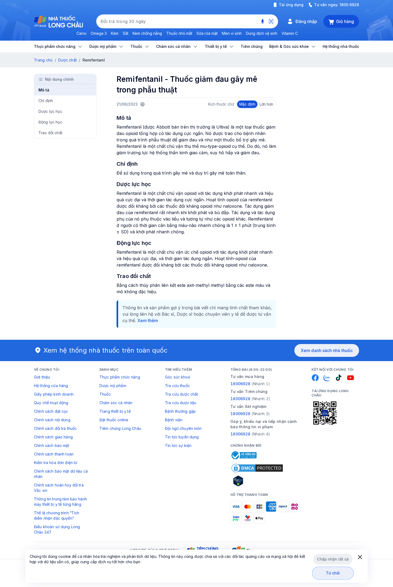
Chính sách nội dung (52, 420)
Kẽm (114, 33)
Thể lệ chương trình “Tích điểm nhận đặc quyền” (56, 515)
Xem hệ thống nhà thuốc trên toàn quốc (106, 350)
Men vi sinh (232, 33)
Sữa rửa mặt (207, 33)
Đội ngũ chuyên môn (183, 428)
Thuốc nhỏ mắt (179, 33)
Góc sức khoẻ (177, 377)
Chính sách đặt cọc (51, 411)
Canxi (81, 33)
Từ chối (333, 573)
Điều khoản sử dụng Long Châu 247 (57, 529)
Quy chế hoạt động (51, 402)
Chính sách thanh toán (54, 454)
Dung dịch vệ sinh (261, 33)
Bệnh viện (173, 420)
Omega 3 (99, 33)
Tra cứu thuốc (177, 385)
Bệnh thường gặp (180, 411)
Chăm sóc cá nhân (115, 402)
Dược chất (67, 60)
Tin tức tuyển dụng (182, 437)
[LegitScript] (257, 481)
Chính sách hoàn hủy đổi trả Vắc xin (59, 488)
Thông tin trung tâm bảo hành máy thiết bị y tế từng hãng (60, 502)
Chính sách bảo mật (51, 445)
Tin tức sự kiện (178, 445)
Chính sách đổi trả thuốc (55, 428)
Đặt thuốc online (113, 420)
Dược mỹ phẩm (112, 385)
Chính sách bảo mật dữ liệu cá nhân (61, 474)
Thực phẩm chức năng (119, 377)
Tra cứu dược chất (181, 394)
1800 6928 (349, 4)
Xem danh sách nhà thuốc (327, 350)
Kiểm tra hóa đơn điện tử (55, 462)
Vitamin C (290, 33)
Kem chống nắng (147, 33)
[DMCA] (257, 468)
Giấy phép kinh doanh (54, 394)
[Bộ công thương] (243, 455)
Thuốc (105, 394)
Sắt (125, 33)
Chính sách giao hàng (53, 437)
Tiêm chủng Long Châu (120, 428)
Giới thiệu (42, 377)
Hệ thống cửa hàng (51, 385)
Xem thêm (147, 320)
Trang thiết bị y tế (115, 411)
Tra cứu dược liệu (180, 402)
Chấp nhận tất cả (333, 559)
